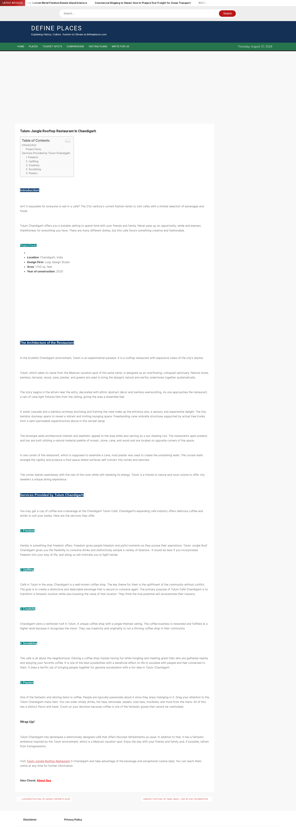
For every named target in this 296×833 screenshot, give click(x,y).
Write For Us (120, 46)
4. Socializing (33, 169)
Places (33, 46)
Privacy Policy (73, 819)
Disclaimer (30, 819)
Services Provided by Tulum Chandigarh (46, 153)
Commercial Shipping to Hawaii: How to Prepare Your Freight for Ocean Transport (128, 3)
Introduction (29, 145)
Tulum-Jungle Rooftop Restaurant (48, 761)
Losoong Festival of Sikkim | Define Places (46, 799)
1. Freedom (32, 157)
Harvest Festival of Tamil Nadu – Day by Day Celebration (175, 799)
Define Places (56, 28)
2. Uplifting (32, 161)
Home (20, 46)
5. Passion (32, 173)
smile (181, 225)
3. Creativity (33, 165)
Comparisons (75, 46)
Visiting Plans (98, 46)
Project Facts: (33, 149)
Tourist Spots (52, 46)
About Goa (44, 780)
